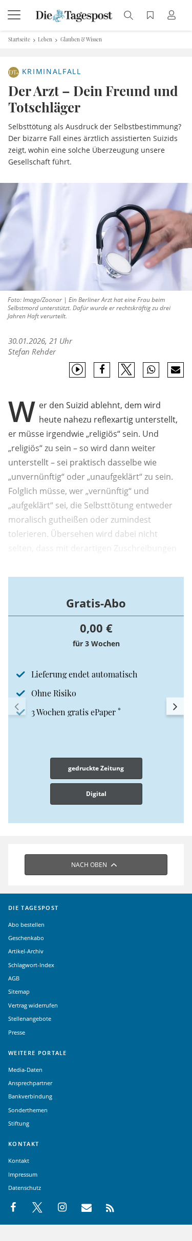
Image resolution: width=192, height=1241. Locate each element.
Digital (96, 793)
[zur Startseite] (74, 15)
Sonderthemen (28, 1110)
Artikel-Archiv (26, 951)
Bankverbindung (30, 1096)
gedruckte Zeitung (96, 768)
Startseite (19, 39)
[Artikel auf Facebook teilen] (102, 370)
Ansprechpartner (30, 1083)
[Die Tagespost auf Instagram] (57, 1207)
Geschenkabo (26, 938)
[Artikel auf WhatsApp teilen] (151, 370)
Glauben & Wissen (81, 39)
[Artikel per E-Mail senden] (175, 370)
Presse (16, 1032)
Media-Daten (25, 1069)
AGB (13, 978)
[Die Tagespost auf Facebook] (14, 1207)
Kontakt (18, 1160)
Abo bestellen (26, 924)
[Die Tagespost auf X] (32, 1207)
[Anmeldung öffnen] (173, 16)
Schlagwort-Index (31, 965)
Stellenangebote (29, 1018)
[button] (17, 706)
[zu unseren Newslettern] (81, 1207)
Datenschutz (24, 1187)
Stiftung (18, 1123)
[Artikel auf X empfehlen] (127, 370)
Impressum (22, 1174)
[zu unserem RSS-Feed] (105, 1207)
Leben (45, 39)
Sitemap (19, 991)
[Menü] (15, 15)
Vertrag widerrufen (33, 1005)
